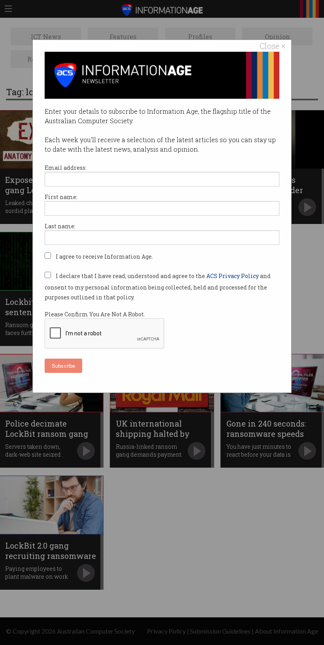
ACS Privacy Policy (233, 276)
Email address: (66, 167)
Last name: (60, 226)
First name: (61, 197)
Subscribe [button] (63, 365)
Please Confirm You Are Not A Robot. (95, 314)
